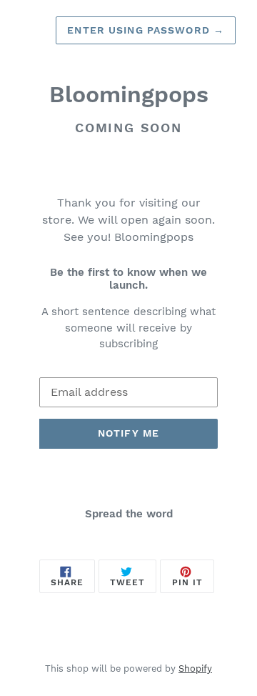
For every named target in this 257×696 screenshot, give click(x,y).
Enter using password (145, 30)
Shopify (195, 668)
